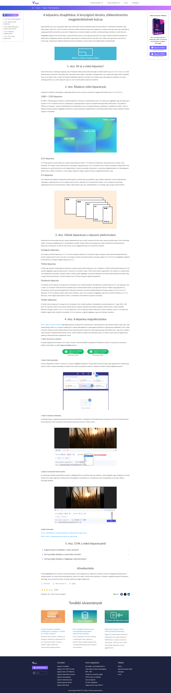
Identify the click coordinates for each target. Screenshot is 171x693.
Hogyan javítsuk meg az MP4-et (94, 685)
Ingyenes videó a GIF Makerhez (65, 671)
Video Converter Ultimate (158, 15)
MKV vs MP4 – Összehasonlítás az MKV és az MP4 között (59, 536)
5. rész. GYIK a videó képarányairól (9, 37)
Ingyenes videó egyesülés (64, 677)
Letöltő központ (41, 667)
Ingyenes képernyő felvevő (64, 682)
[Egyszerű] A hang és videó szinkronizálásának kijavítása (114, 630)
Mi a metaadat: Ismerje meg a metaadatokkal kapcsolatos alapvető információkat (83, 631)
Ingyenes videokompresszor (64, 680)
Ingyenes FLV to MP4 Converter (66, 669)
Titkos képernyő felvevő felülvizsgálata (95, 669)
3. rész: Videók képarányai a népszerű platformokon (11, 27)
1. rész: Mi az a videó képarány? (12, 19)
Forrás (126, 3)
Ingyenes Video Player (63, 685)
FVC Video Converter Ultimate (51, 324)
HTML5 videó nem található (93, 677)
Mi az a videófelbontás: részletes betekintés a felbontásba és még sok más (64, 533)
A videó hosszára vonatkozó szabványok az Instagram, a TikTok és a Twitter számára (53, 631)
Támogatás (135, 3)
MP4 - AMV (88, 671)
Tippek (44, 8)
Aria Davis (47, 583)
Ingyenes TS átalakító (63, 666)
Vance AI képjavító (90, 680)
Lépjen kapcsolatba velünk (125, 669)
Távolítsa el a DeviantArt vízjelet (94, 674)
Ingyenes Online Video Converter (66, 674)
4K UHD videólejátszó (91, 682)
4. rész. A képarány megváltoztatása (9, 32)
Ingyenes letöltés (159, 47)
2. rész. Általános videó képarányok (10, 23)
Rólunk (120, 666)
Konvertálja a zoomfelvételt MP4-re (95, 666)
